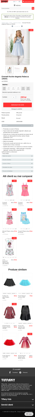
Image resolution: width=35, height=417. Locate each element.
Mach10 (30, 411)
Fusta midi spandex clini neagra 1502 (21, 327)
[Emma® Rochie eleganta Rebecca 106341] (17, 47)
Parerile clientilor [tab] (7, 159)
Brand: (3, 118)
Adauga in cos (17, 105)
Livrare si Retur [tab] (6, 163)
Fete (11, 22)
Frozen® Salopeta (4, 203)
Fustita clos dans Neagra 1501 (5, 297)
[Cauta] (33, 8)
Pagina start (5, 22)
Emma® (18, 118)
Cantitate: (4, 97)
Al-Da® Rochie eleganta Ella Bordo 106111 (22, 357)
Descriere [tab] (5, 125)
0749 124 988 (12, 11)
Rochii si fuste (17, 22)
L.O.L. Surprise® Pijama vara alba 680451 (5, 261)
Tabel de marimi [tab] (7, 156)
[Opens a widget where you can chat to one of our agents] (28, 414)
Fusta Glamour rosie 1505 (6, 356)
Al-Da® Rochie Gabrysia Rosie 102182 (6, 327)
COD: (3, 121)
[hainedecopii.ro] (4, 1)
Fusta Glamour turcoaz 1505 (22, 296)
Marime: (5, 84)
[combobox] (17, 8)
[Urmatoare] (22, 26)
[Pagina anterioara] (12, 26)
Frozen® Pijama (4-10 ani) (22, 231)
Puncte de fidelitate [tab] (7, 171)
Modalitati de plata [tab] (7, 167)
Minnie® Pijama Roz (6, 231)
